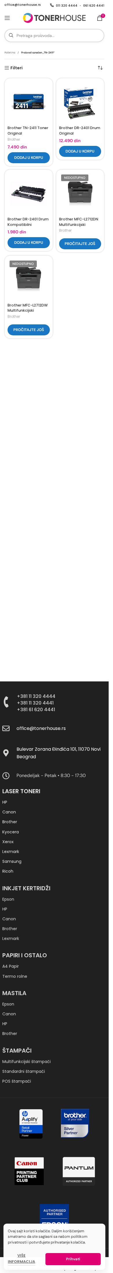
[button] (29, 157)
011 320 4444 (66, 5)
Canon (9, 812)
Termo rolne (14, 976)
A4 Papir (10, 966)
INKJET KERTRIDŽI (26, 888)
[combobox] (54, 35)
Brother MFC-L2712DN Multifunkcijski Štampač (78, 224)
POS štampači (16, 1081)
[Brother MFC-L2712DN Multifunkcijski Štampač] (80, 193)
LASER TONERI (21, 791)
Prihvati (73, 1259)
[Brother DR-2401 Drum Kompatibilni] (29, 193)
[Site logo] (54, 18)
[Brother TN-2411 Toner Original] (29, 102)
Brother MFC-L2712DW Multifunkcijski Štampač (28, 310)
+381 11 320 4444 (36, 696)
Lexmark (10, 851)
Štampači (17, 1051)
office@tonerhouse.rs (22, 4)
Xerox (8, 842)
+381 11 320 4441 (35, 703)
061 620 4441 (93, 5)
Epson (8, 899)
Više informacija (21, 1258)
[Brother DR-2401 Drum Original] (80, 102)
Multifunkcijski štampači (26, 1061)
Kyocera (10, 832)
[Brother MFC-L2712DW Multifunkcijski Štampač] (29, 280)
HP (4, 802)
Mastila (14, 993)
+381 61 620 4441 (36, 709)
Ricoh (7, 871)
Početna (9, 52)
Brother (14, 139)
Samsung (11, 861)
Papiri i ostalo (24, 955)
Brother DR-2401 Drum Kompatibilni (28, 222)
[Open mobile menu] (7, 18)
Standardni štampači (23, 1071)
